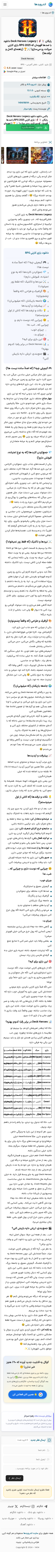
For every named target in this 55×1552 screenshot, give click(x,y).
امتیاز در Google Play (16, 71)
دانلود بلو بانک (35, 1512)
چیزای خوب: (37, 330)
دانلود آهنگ (26, 1524)
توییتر (11, 1506)
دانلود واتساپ (26, 1518)
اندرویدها (40, 4)
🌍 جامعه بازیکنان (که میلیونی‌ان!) (26, 301)
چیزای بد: (39, 335)
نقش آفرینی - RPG (29, 64)
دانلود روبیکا (44, 1518)
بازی (47, 64)
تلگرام (40, 1506)
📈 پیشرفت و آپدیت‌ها (34, 306)
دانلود (32, 127)
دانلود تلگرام (16, 1512)
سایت (35, 1533)
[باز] (5, 4)
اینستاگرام (25, 1506)
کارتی (41, 64)
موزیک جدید (8, 1518)
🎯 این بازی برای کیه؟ (34, 339)
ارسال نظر (16, 1478)
